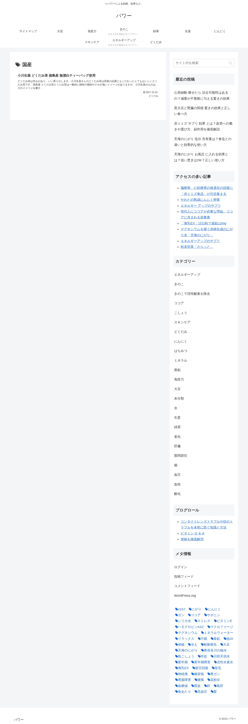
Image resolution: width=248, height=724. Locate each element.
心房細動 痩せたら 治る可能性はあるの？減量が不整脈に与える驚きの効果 (202, 95)
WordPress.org (185, 595)
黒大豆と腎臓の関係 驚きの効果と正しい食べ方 (202, 111)
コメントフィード (187, 586)
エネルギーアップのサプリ (200, 241)
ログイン (180, 567)
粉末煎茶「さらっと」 (197, 247)
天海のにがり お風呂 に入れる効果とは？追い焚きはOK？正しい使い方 (201, 157)
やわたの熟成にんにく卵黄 (200, 200)
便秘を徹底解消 (192, 539)
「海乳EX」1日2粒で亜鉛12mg (203, 223)
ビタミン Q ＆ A (192, 533)
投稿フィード (184, 576)
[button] (230, 63)
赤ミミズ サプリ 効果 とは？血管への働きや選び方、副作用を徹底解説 (203, 126)
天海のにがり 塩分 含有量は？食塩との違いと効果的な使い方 (202, 142)
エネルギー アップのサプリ (201, 206)
